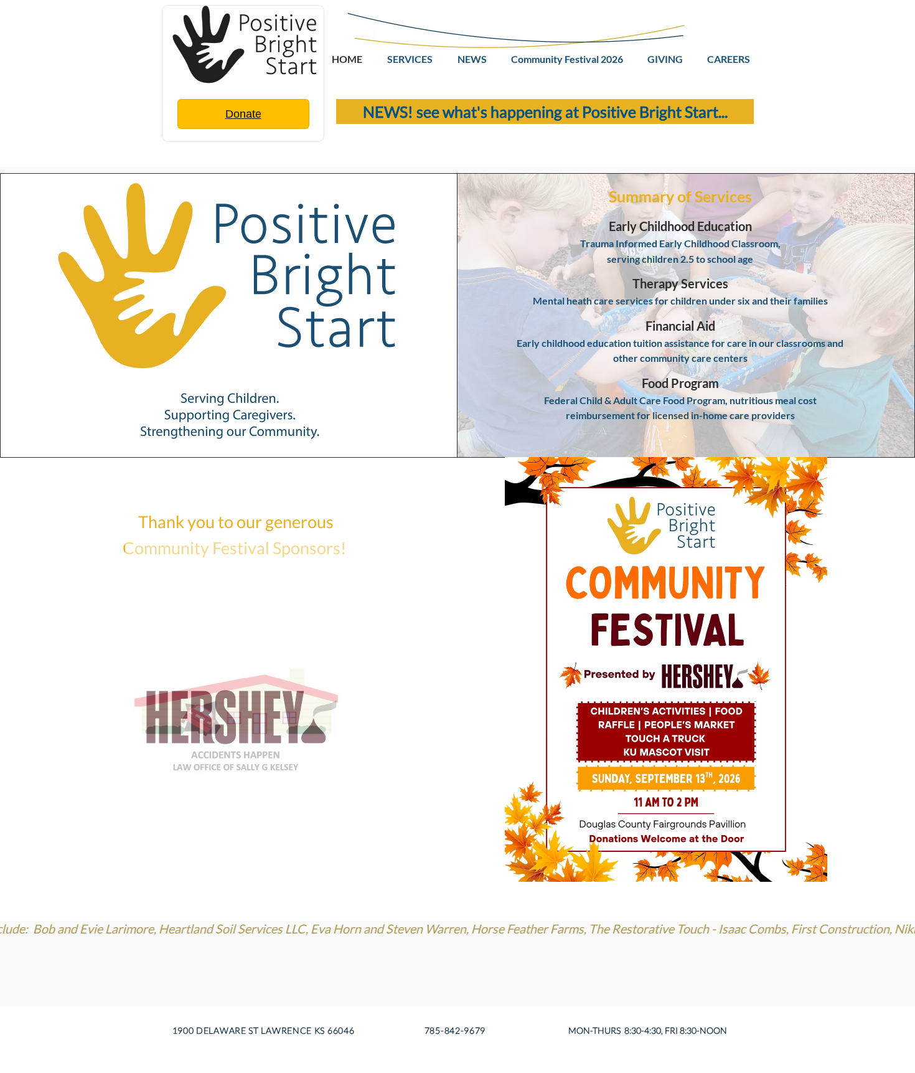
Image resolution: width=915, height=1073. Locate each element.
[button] (237, 717)
